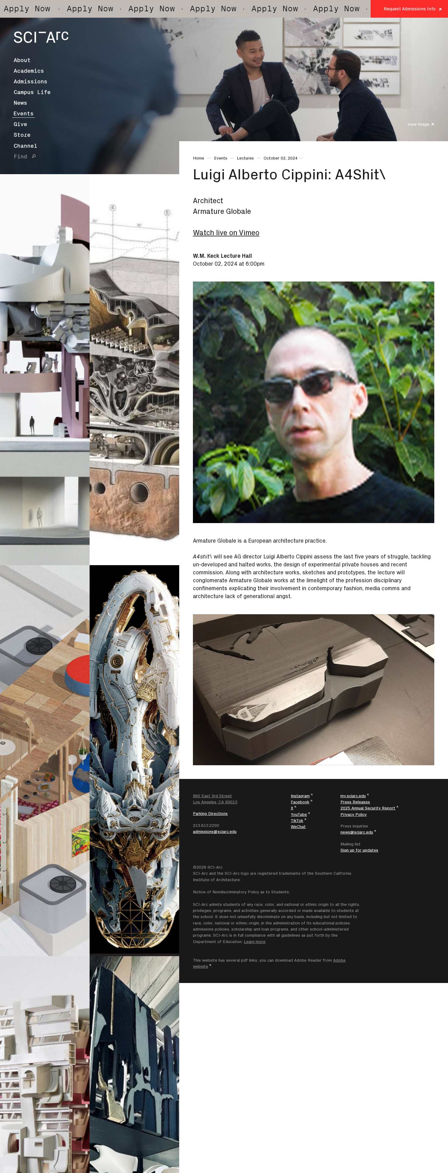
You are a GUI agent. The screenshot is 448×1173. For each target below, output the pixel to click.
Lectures (245, 158)
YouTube (299, 814)
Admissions (30, 81)
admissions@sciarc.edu (214, 831)
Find (20, 156)
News (20, 102)
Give (20, 124)
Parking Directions (210, 813)
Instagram (300, 795)
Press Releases (355, 801)
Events (23, 113)
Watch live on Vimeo (226, 232)
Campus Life (32, 92)
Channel (25, 145)
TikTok (297, 820)
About (22, 60)
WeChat (298, 826)
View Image (418, 124)
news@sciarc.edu (356, 832)
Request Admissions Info (410, 8)
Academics (29, 70)
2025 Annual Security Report (367, 807)
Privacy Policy (353, 814)
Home (198, 158)
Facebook (300, 801)
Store (22, 134)
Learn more (254, 941)
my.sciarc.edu (353, 795)
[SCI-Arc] (41, 37)
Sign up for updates (359, 850)
